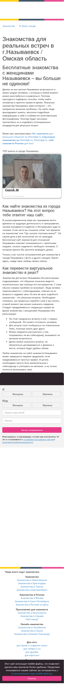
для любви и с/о (32, 648)
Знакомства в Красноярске (32, 612)
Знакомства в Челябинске (32, 627)
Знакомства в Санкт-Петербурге (32, 601)
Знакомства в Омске (32, 630)
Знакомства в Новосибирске (32, 580)
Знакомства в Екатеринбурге (32, 589)
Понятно (32, 678)
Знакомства (8, 25)
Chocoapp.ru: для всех (28, 141)
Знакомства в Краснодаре (32, 583)
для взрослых (32, 655)
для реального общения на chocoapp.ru (27, 135)
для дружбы (32, 651)
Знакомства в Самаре (32, 615)
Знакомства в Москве (32, 597)
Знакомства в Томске (32, 586)
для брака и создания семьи (32, 645)
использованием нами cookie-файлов (31, 673)
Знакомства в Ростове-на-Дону (32, 604)
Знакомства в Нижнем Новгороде (32, 633)
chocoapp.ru (28, 138)
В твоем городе (27, 25)
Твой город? (31, 619)
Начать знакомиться (32, 430)
